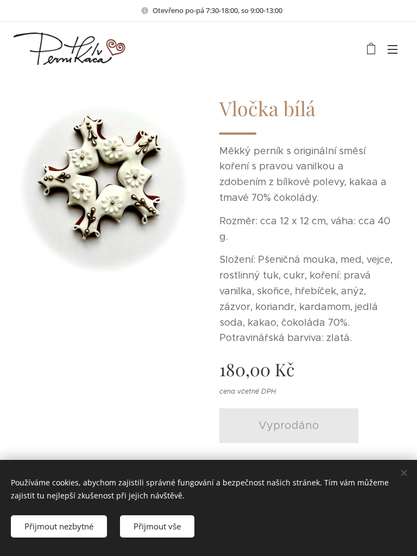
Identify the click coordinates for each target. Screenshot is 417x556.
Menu (392, 49)
